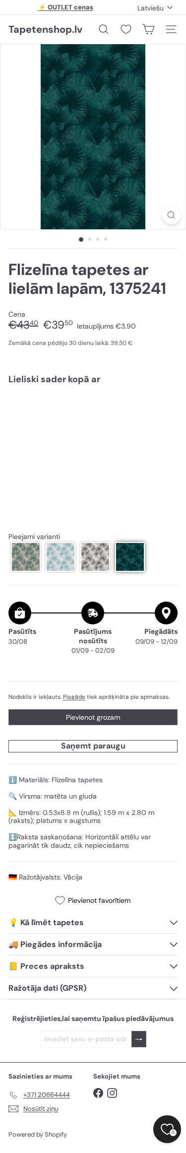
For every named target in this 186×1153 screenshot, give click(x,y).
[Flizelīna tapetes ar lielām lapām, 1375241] (93, 427)
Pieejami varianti (34, 537)
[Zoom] (171, 215)
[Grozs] (148, 29)
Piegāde (74, 697)
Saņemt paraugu (93, 746)
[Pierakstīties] (138, 1039)
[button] (26, 557)
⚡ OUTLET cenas (65, 7)
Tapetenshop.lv (45, 29)
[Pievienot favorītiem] (164, 413)
